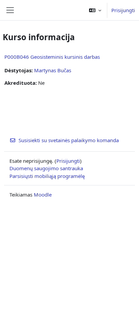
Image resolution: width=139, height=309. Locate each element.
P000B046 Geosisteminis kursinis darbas (52, 56)
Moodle (43, 194)
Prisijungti (123, 10)
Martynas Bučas (52, 70)
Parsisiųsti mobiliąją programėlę (47, 176)
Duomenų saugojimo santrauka (46, 168)
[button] (95, 10)
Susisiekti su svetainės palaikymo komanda (69, 140)
